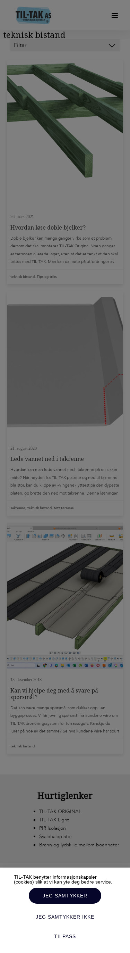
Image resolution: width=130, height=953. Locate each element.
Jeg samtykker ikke (65, 917)
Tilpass (65, 936)
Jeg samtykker (65, 895)
